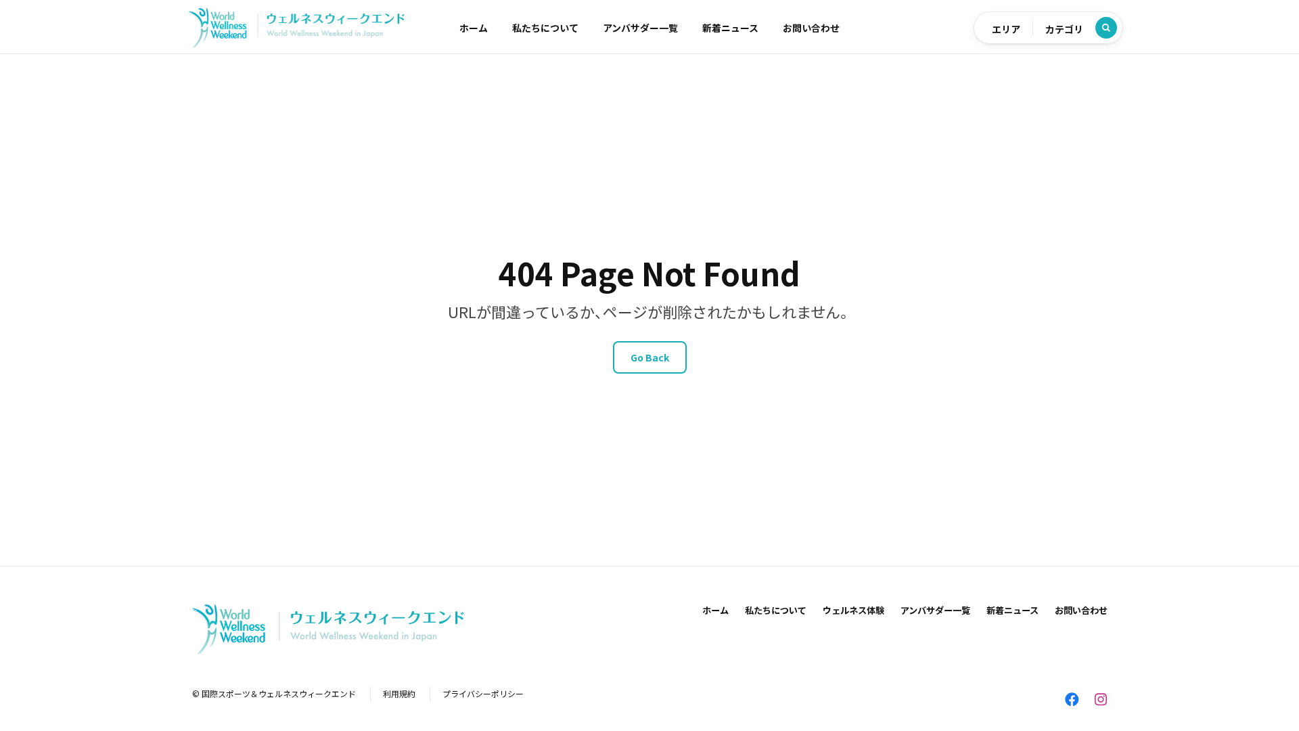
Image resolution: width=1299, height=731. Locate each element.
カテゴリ (1064, 29)
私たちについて (545, 28)
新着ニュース (730, 28)
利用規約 (399, 693)
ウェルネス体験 (853, 610)
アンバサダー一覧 (640, 28)
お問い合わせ (811, 28)
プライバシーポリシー (483, 693)
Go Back (650, 357)
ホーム (473, 28)
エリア (1006, 29)
